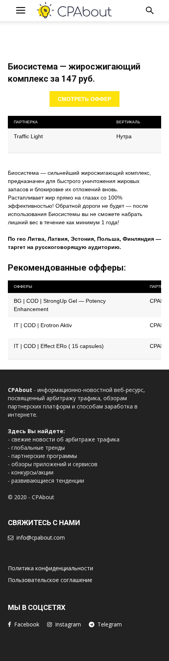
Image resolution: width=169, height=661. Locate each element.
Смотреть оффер (84, 99)
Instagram (68, 624)
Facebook (26, 624)
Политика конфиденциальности (50, 568)
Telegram (109, 624)
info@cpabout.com (41, 537)
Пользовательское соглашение (50, 580)
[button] (150, 10)
